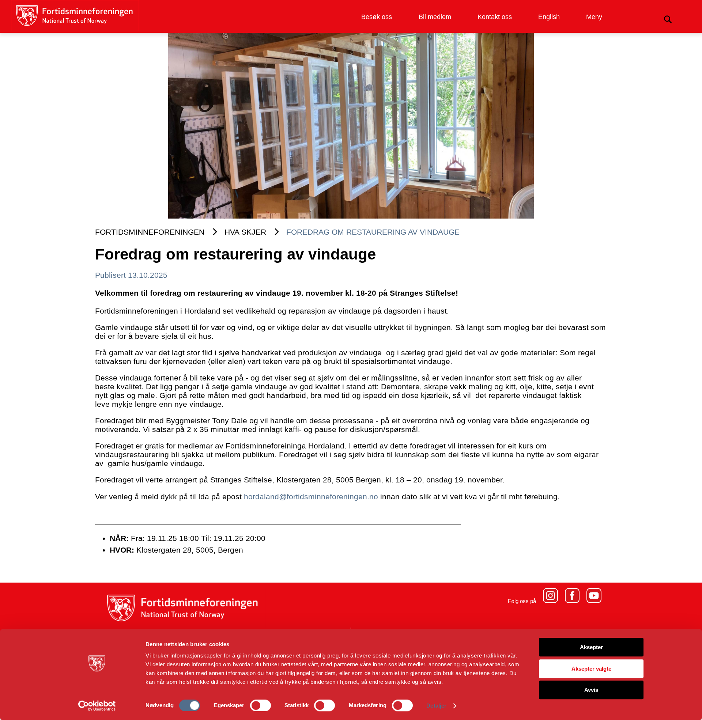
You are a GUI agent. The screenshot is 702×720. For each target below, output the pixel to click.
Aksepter (591, 647)
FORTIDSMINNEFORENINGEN (149, 232)
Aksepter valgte (591, 669)
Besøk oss (376, 16)
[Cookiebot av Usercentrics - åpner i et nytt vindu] (97, 705)
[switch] (260, 705)
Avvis (591, 690)
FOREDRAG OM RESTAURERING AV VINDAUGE (373, 232)
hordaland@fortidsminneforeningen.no (311, 496)
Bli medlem (435, 16)
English (549, 16)
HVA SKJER (245, 232)
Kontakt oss (495, 16)
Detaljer (436, 705)
